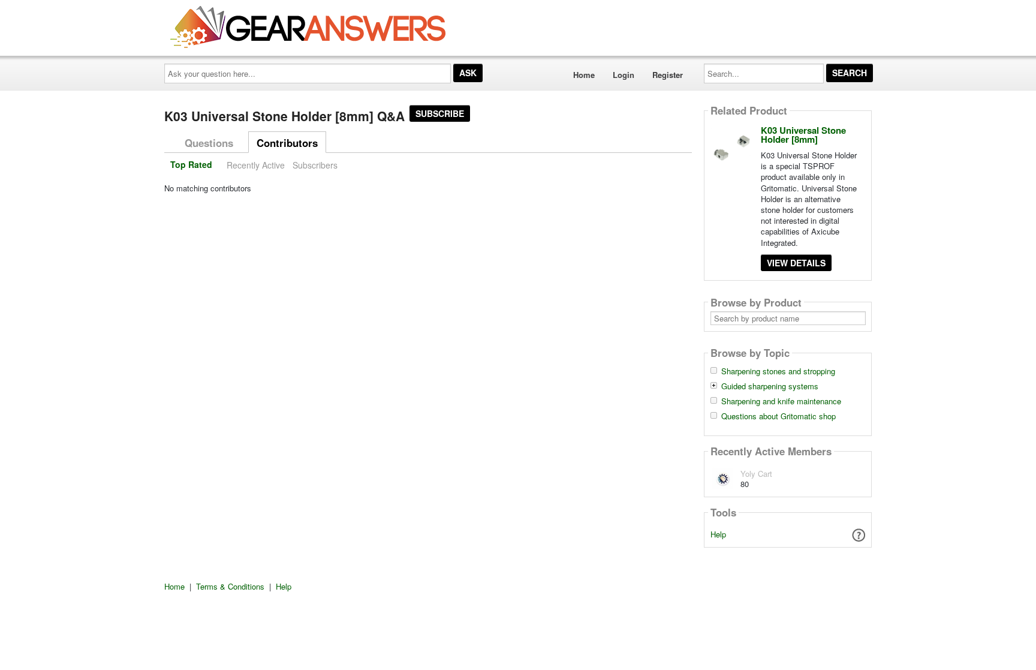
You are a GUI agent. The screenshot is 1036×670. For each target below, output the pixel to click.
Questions (209, 143)
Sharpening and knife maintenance (781, 401)
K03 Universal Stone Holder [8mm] (803, 135)
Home (584, 74)
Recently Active (256, 165)
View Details (796, 263)
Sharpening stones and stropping (778, 371)
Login (623, 74)
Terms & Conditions (230, 586)
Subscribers (315, 165)
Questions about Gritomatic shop (778, 416)
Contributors (287, 143)
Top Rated (191, 165)
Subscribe (439, 113)
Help (718, 534)
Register (667, 74)
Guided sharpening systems (769, 386)
